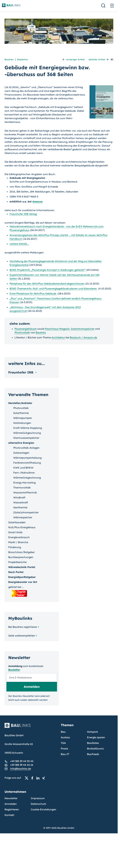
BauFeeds (93, 754)
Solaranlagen (21, 452)
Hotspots (92, 731)
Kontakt (9, 815)
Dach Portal (15, 572)
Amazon (37, 201)
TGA (63, 742)
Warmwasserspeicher (26, 437)
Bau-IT (65, 754)
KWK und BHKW (23, 467)
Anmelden (11, 803)
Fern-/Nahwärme (24, 472)
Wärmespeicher (22, 517)
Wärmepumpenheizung (27, 457)
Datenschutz (38, 803)
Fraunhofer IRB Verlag (23, 213)
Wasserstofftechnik (25, 492)
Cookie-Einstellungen (43, 809)
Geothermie (20, 507)
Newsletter (11, 798)
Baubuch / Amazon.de (83, 337)
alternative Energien (21, 442)
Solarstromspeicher (82, 328)
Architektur (58, 337)
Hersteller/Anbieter (20, 403)
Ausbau (65, 737)
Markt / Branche (18, 542)
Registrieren (12, 809)
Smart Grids (15, 532)
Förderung (14, 547)
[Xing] (44, 778)
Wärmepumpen (22, 417)
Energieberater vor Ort (22, 582)
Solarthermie (21, 413)
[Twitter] (27, 778)
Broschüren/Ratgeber (21, 552)
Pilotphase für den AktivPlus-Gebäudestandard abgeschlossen (47, 283)
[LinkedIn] (39, 778)
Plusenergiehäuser (26, 328)
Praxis (64, 748)
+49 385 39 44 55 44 (21, 761)
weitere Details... (19, 243)
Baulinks (9, 59)
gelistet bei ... (16, 587)
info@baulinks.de (20, 768)
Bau (63, 731)
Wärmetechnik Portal (21, 567)
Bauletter (14, 669)
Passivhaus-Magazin (57, 328)
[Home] (31, 727)
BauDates (93, 742)
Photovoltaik (22, 332)
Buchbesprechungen (20, 557)
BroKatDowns (95, 748)
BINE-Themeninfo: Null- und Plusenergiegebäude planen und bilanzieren (54, 288)
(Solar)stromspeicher (26, 512)
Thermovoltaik (22, 487)
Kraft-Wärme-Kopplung (27, 427)
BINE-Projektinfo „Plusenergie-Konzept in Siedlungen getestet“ (47, 269)
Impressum (38, 798)
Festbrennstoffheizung (27, 462)
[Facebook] (33, 778)
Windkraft (19, 497)
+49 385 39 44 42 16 (21, 764)
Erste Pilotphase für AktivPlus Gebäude (33, 293)
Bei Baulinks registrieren (22, 626)
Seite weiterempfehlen (21, 635)
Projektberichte (17, 562)
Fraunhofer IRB (21, 372)
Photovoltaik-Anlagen (26, 447)
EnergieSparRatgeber (22, 577)
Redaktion (22, 59)
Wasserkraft (20, 502)
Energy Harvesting (24, 482)
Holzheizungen (22, 422)
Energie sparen (96, 737)
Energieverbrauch (19, 537)
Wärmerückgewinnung (27, 432)
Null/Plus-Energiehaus (21, 527)
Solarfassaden (17, 522)
